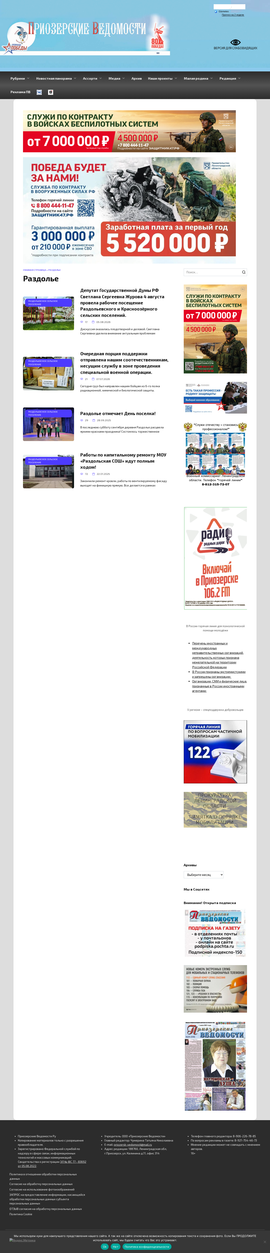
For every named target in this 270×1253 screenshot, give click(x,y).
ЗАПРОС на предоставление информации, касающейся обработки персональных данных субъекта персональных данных (47, 1199)
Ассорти (90, 78)
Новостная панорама (54, 78)
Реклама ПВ (20, 92)
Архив (137, 78)
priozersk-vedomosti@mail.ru (133, 1144)
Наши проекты (160, 78)
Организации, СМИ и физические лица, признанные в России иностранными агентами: (219, 686)
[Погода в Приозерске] (229, 7)
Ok (105, 1246)
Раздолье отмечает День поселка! (118, 413)
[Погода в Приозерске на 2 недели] (233, 15)
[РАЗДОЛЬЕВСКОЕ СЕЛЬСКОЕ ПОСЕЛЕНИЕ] (48, 328)
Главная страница (34, 270)
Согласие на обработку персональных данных (41, 1184)
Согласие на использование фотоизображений (41, 1189)
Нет (115, 1246)
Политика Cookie (20, 1214)
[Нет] (265, 1242)
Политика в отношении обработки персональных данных (43, 1176)
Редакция (228, 78)
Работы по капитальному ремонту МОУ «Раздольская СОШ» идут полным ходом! (123, 461)
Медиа (114, 78)
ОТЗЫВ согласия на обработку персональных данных (45, 1209)
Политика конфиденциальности (147, 1246)
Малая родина (196, 78)
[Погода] (221, 11)
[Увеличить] (241, 387)
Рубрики (18, 78)
